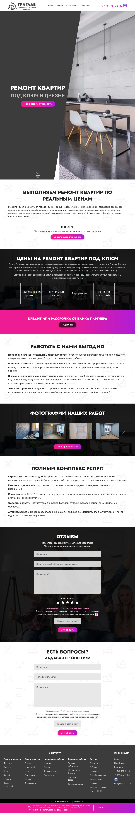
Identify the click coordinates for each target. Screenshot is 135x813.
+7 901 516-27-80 (122, 775)
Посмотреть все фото (67, 446)
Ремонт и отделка (12, 759)
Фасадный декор (75, 784)
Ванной (6, 775)
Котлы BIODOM (96, 791)
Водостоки (49, 775)
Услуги (60, 5)
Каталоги (102, 787)
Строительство (32, 759)
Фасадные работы (77, 759)
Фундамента (30, 783)
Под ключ (7, 763)
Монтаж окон (96, 779)
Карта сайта (79, 802)
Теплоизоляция (51, 771)
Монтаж (47, 763)
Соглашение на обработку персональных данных (67, 608)
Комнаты (7, 767)
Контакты (86, 5)
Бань (27, 771)
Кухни (6, 771)
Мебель (93, 787)
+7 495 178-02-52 (111, 5)
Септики (94, 763)
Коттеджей (30, 767)
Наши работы (72, 5)
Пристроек (30, 775)
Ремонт (47, 767)
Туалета (7, 779)
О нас (50, 5)
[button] (124, 431)
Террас (28, 779)
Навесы (93, 783)
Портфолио (119, 763)
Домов (28, 763)
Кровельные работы (54, 759)
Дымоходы (94, 771)
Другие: (93, 759)
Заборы (93, 767)
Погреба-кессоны (98, 775)
